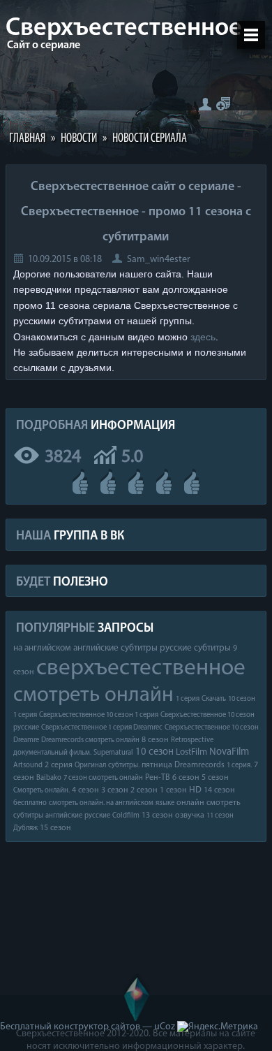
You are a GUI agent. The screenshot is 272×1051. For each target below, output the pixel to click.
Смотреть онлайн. (41, 791)
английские (63, 816)
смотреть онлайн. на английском (101, 803)
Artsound (28, 765)
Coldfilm (125, 816)
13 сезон (157, 815)
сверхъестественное (140, 668)
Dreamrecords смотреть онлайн (90, 740)
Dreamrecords (199, 765)
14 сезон (219, 790)
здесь (203, 336)
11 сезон (220, 816)
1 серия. (239, 765)
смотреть (223, 803)
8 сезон (155, 740)
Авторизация (204, 103)
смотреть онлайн (93, 695)
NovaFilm (229, 752)
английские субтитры (115, 648)
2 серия (59, 765)
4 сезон (85, 790)
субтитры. (123, 765)
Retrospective (192, 740)
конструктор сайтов (97, 1027)
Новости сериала (149, 139)
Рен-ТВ (157, 778)
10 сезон (154, 752)
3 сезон (114, 790)
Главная (27, 139)
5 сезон (215, 778)
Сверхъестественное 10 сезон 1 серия (98, 715)
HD (195, 790)
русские (97, 816)
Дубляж (25, 828)
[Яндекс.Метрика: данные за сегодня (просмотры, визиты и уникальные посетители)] (217, 1027)
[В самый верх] (136, 997)
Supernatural (113, 753)
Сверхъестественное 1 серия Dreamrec (102, 728)
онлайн (190, 803)
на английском (42, 648)
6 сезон (185, 778)
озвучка (189, 815)
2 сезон (144, 790)
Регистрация (223, 103)
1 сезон (173, 790)
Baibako (48, 778)
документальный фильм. (52, 753)
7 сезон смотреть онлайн (103, 778)
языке (165, 803)
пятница (157, 765)
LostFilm (191, 752)
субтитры (28, 816)
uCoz (164, 1027)
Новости (79, 139)
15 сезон (55, 828)
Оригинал (90, 765)
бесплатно (30, 803)
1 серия (187, 699)
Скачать (214, 699)
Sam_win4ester (158, 259)
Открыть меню (251, 35)
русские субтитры (195, 648)
